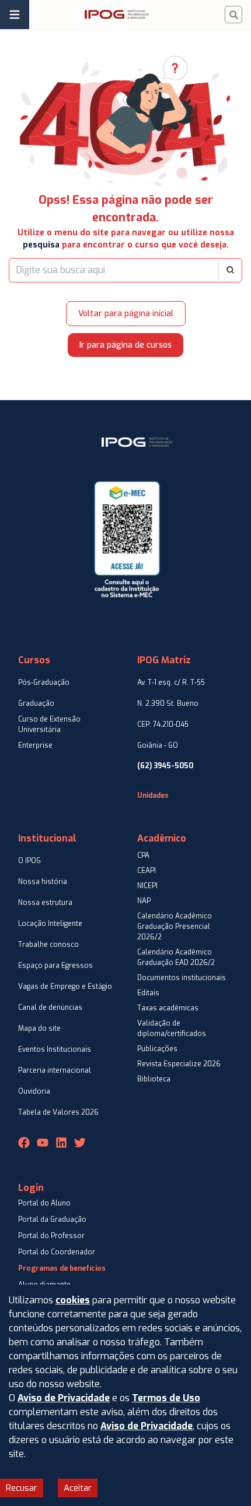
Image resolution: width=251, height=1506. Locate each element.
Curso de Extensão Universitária (49, 724)
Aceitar (78, 1488)
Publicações (157, 1049)
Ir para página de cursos (125, 345)
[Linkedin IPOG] (61, 1142)
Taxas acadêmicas (167, 1008)
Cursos (34, 660)
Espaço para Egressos (55, 965)
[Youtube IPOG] (42, 1142)
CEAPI (146, 870)
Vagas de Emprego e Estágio (65, 986)
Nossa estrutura (45, 902)
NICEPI (147, 885)
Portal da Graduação (52, 1219)
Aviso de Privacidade (64, 1398)
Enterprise (35, 745)
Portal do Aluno (44, 1203)
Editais (148, 993)
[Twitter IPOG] (80, 1142)
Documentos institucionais (181, 977)
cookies (72, 1300)
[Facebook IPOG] (24, 1142)
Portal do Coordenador (56, 1252)
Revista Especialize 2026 (179, 1064)
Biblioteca (153, 1079)
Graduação (36, 703)
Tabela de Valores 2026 (58, 1112)
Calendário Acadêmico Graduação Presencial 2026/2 (174, 926)
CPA (143, 855)
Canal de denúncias (50, 1007)
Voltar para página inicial (125, 313)
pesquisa (41, 244)
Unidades (153, 795)
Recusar (21, 1488)
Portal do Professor (51, 1235)
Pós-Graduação (43, 682)
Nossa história (42, 881)
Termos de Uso (166, 1398)
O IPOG (29, 860)
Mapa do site (39, 1028)
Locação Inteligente (50, 923)
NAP (144, 901)
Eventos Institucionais (54, 1049)
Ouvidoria (34, 1091)
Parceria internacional (54, 1070)
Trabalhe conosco (48, 944)
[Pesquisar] (233, 14)
